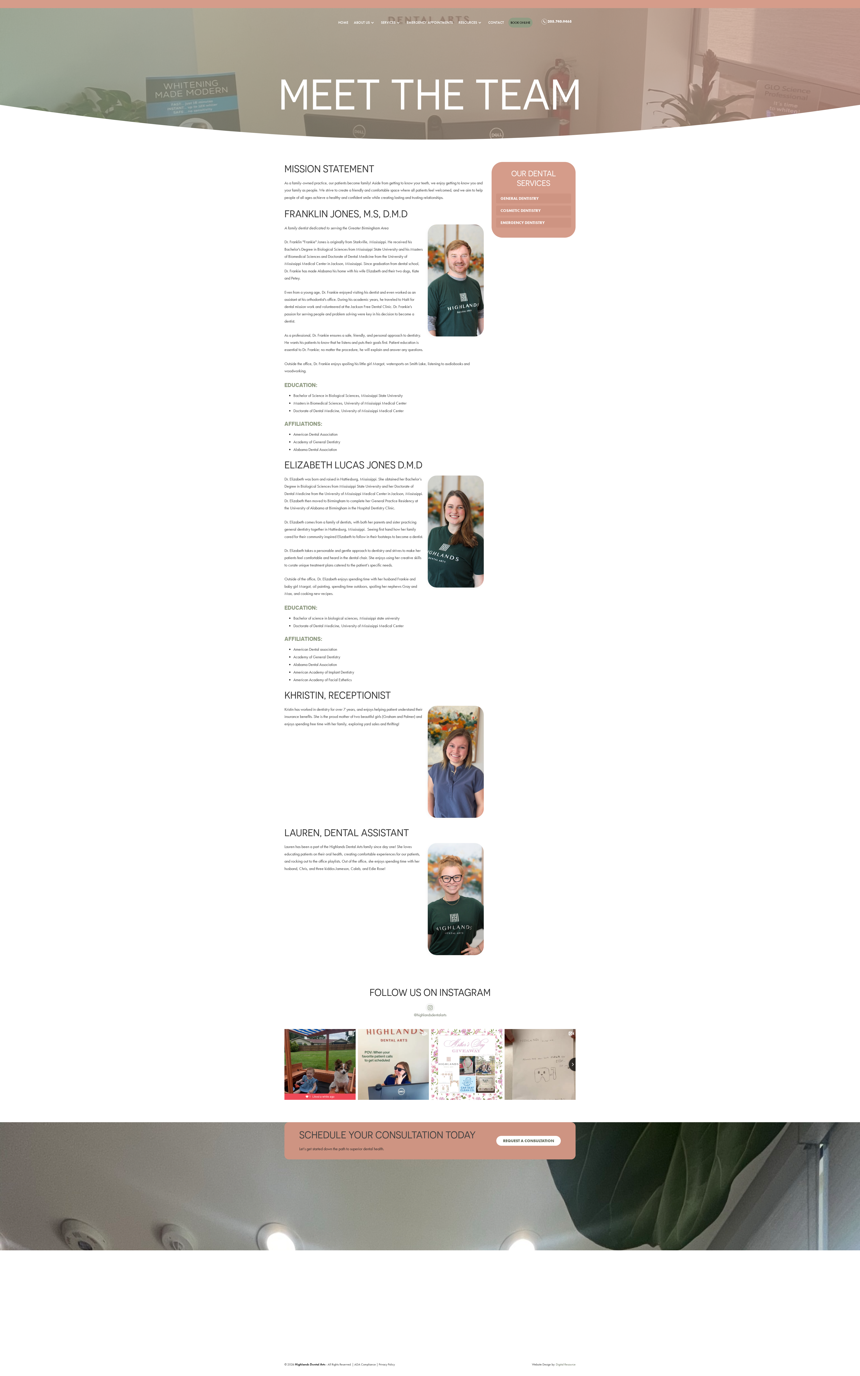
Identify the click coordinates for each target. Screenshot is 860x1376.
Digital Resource (566, 1364)
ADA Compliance (365, 1364)
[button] (362, 22)
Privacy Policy (387, 1364)
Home (343, 22)
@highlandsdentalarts (430, 1014)
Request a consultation (528, 1140)
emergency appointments (430, 22)
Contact (496, 22)
